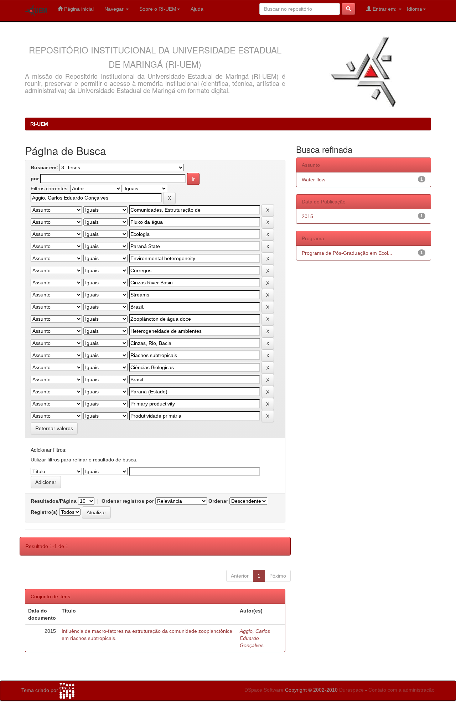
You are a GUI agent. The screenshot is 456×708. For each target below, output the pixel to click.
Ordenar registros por (128, 501)
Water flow (313, 179)
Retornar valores (54, 428)
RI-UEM (39, 124)
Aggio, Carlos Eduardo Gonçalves (255, 638)
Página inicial (78, 9)
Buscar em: (44, 167)
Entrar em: (384, 9)
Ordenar (218, 501)
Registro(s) (44, 512)
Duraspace (351, 690)
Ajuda (197, 9)
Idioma (414, 9)
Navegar (114, 9)
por (35, 178)
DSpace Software (264, 690)
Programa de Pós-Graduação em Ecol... (347, 253)
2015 (307, 216)
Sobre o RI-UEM (157, 9)
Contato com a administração (401, 690)
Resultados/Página (54, 501)
